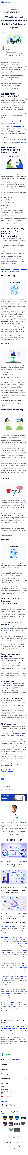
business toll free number (16, 978)
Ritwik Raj (14, 815)
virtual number (5, 989)
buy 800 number (11, 982)
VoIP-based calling (6, 630)
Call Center (4, 913)
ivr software (20, 1002)
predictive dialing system (18, 993)
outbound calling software (20, 946)
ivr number (18, 1004)
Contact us (18, 1060)
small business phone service (14, 1039)
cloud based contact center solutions (17, 930)
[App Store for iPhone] (2, 1105)
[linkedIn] (14, 1137)
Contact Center (12, 52)
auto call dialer (12, 961)
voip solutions (23, 974)
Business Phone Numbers (7, 887)
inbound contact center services (12, 941)
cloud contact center (9, 933)
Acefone (22, 627)
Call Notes (11, 336)
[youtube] (18, 1137)
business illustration (18, 613)
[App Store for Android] (6, 1105)
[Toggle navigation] (26, 2)
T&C (23, 1146)
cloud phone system (14, 748)
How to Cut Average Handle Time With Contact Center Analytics (12, 865)
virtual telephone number (18, 989)
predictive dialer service (12, 998)
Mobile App (5, 1101)
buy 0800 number (22, 982)
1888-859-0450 (9, 771)
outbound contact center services (10, 950)
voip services (10, 967)
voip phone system (12, 974)
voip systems (6, 976)
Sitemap (15, 1148)
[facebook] (9, 1137)
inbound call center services (19, 939)
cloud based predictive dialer (8, 995)
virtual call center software (14, 952)
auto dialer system (22, 956)
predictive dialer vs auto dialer (9, 402)
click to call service (13, 1000)
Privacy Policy (7, 1146)
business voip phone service (10, 969)
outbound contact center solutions (13, 948)
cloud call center (21, 142)
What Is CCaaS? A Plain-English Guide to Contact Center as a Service (13, 891)
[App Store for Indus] (14, 1105)
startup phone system (19, 1026)
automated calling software (8, 965)
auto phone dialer (8, 959)
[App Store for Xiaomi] (10, 1105)
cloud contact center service (16, 935)
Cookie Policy (16, 1146)
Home (12, 9)
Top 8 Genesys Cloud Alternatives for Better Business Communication (14, 917)
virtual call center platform (20, 954)
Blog (16, 9)
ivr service (10, 1004)
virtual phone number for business (10, 991)
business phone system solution (16, 1008)
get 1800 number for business (11, 985)
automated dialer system (18, 963)
